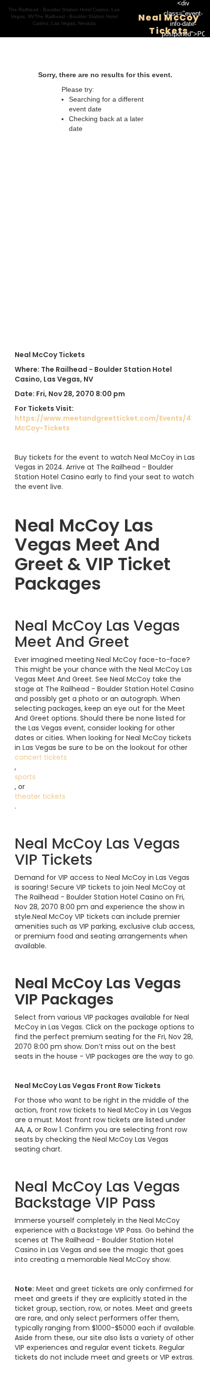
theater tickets (40, 796)
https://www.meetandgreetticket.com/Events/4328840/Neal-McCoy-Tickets (103, 423)
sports (25, 777)
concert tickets (41, 757)
